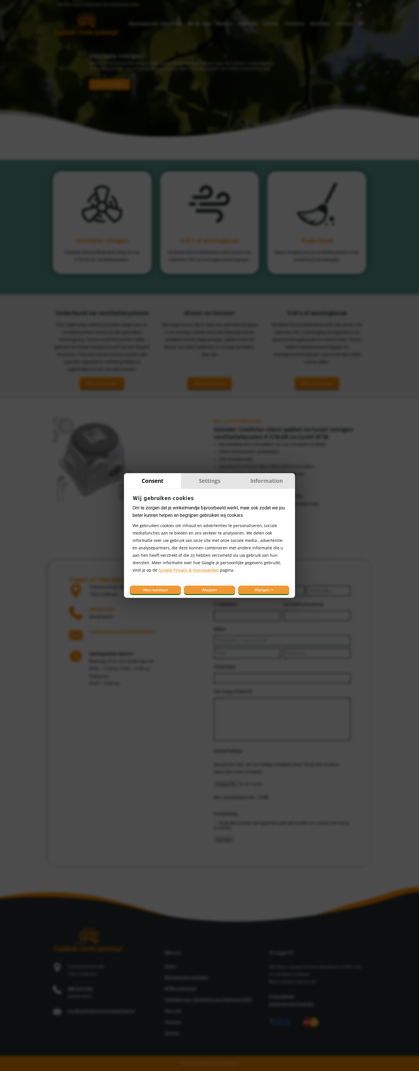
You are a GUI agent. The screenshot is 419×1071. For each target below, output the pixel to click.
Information (266, 481)
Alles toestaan (155, 590)
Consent (152, 481)
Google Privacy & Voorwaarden (188, 570)
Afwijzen (209, 590)
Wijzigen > (264, 590)
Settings (209, 481)
